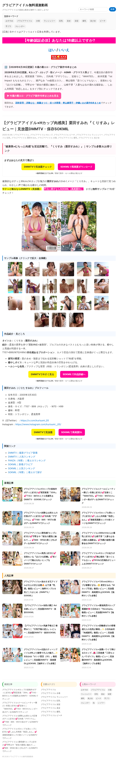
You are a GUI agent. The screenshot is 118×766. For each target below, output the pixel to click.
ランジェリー (49, 21)
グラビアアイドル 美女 (50, 708)
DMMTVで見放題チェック (38, 166)
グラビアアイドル (24, 21)
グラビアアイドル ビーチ (64, 135)
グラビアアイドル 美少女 (89, 138)
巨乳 (61, 21)
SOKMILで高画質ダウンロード (76, 166)
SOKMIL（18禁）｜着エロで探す (25, 472)
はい (52, 50)
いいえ (64, 50)
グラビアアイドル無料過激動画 (25, 5)
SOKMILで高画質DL (71, 432)
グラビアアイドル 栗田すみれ (24, 138)
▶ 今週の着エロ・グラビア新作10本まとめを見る (33, 95)
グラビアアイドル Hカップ (41, 135)
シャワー (101, 703)
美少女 (93, 21)
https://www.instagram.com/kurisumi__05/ (38, 424)
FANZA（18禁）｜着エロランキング (27, 460)
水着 (38, 21)
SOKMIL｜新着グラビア (20, 464)
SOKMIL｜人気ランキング (21, 468)
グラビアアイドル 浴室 (50, 704)
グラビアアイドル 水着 (47, 138)
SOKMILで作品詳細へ (74, 374)
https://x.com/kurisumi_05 (35, 420)
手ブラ (8, 26)
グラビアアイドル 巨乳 (50, 701)
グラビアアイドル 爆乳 (67, 138)
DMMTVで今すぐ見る (42, 374)
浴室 (76, 21)
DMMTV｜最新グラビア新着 (23, 452)
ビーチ (102, 21)
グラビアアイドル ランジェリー (89, 135)
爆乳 (84, 21)
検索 (113, 9)
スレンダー (20, 26)
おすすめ (9, 21)
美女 (69, 21)
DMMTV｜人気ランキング (21, 456)
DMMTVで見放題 (43, 432)
